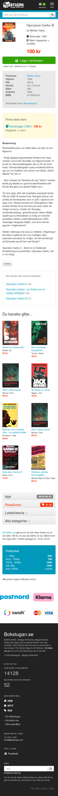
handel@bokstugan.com (13, 739)
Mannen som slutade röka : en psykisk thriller (14, 431)
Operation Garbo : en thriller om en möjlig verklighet (25, 291)
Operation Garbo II (16, 284)
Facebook (12, 753)
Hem (9, 700)
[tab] (29, 496)
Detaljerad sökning (12, 772)
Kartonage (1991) (20, 126)
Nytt (10, 705)
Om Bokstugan (13, 716)
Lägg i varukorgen (30, 60)
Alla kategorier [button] (16, 520)
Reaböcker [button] (28, 504)
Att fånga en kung (40, 389)
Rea (9, 710)
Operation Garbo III (16, 298)
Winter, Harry (33, 75)
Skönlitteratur (30, 103)
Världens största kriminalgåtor (39, 473)
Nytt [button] (28, 496)
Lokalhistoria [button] (15, 512)
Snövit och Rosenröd (13, 347)
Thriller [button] (7, 263)
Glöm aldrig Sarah (11, 389)
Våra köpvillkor (12, 724)
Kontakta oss (9, 532)
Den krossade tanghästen (38, 349)
